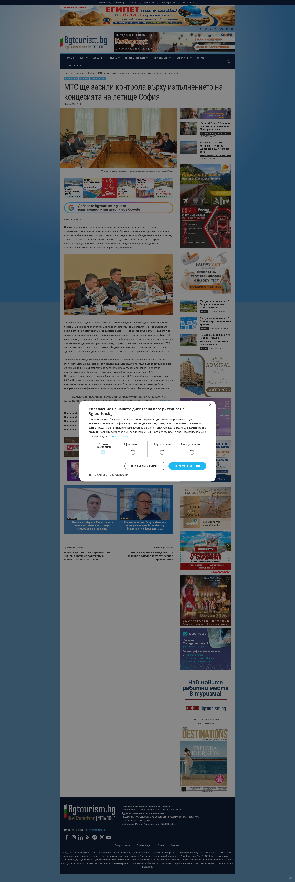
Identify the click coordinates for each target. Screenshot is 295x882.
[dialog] (147, 441)
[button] (108, 474)
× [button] (210, 404)
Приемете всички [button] (187, 465)
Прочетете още (119, 436)
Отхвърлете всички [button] (145, 465)
